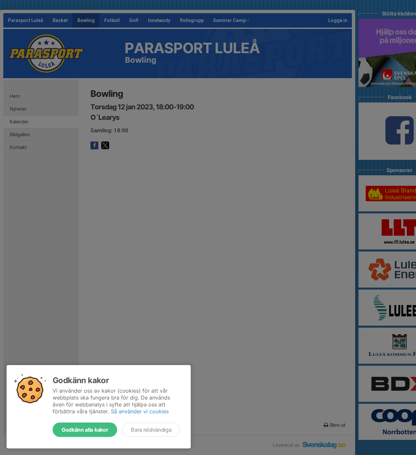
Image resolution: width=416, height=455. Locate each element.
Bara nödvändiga (151, 429)
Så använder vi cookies (140, 411)
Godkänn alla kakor (84, 429)
